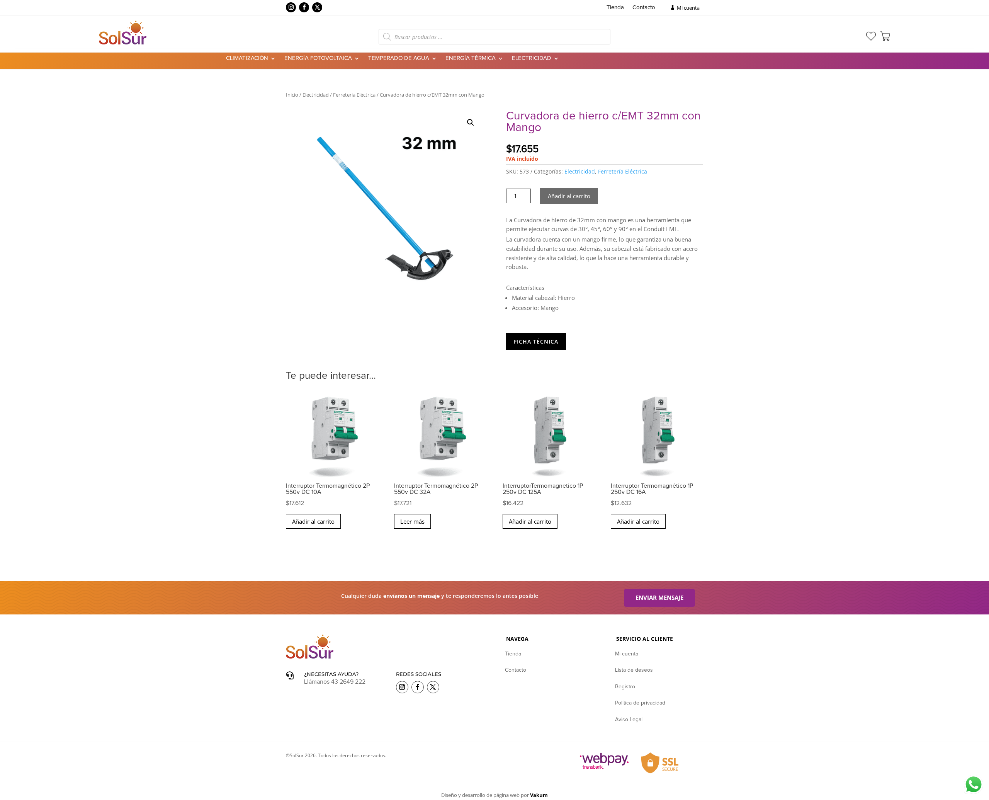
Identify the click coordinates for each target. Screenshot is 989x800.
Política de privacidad (640, 703)
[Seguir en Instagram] (291, 7)
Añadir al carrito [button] (313, 521)
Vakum (539, 794)
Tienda (615, 7)
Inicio (292, 94)
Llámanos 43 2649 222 (334, 682)
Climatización (247, 58)
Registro (625, 686)
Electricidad (531, 58)
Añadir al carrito (569, 196)
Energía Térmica (470, 58)
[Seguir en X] (317, 7)
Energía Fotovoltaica (318, 58)
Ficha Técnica (536, 341)
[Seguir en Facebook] (304, 7)
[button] (471, 122)
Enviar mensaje (659, 597)
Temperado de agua (398, 58)
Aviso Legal (628, 719)
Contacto (643, 7)
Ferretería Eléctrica (354, 94)
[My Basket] (885, 36)
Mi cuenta (688, 7)
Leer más (412, 521)
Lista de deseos (634, 670)
